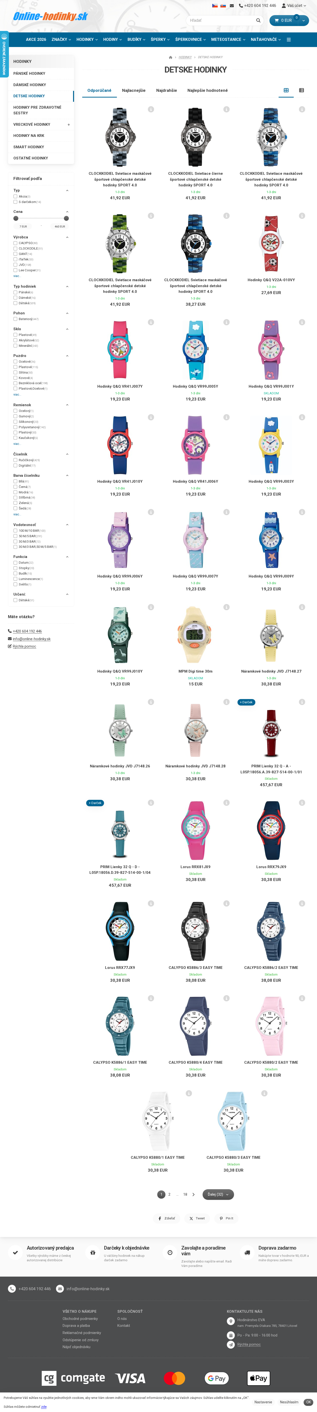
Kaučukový (28, 438)
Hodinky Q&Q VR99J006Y (120, 576)
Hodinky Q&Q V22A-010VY (271, 280)
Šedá (25, 508)
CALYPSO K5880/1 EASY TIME (158, 1157)
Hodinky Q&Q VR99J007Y (195, 576)
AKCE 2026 (36, 39)
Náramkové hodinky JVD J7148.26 (120, 766)
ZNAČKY (59, 39)
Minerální (28, 346)
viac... (17, 276)
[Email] (231, 5)
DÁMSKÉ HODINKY (29, 85)
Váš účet (294, 5)
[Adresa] (231, 1321)
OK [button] (308, 1402)
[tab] (286, 90)
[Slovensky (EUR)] (223, 5)
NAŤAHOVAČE (264, 39)
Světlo (25, 584)
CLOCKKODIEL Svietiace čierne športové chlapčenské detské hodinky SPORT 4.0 (195, 179)
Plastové (28, 335)
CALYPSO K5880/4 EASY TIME (196, 1062)
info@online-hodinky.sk (32, 639)
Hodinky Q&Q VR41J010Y (120, 481)
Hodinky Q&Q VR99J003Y (271, 481)
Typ (16, 190)
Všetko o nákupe (80, 1311)
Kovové (26, 378)
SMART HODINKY (28, 147)
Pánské (26, 292)
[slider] (15, 218)
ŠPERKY (158, 39)
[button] (303, 20)
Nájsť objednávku (76, 1347)
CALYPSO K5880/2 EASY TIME (271, 1062)
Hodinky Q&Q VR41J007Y (120, 386)
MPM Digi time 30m (195, 671)
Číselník (20, 454)
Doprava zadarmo (277, 1248)
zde (44, 1407)
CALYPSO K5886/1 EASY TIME (120, 1062)
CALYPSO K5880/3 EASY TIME (234, 1157)
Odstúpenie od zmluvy (81, 1340)
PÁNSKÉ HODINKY (29, 73)
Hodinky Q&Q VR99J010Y (120, 671)
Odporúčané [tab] (99, 90)
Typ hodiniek (24, 286)
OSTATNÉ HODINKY (30, 158)
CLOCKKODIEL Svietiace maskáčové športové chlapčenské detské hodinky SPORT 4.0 (120, 179)
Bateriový (29, 319)
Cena (18, 211)
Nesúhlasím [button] (289, 1402)
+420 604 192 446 (27, 631)
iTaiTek (26, 259)
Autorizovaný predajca (50, 1248)
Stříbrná (27, 497)
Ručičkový (29, 460)
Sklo (17, 329)
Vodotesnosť (24, 525)
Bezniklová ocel (33, 383)
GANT (25, 254)
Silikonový (28, 422)
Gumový (26, 416)
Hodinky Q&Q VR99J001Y (271, 386)
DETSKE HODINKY (29, 96)
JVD (25, 265)
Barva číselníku (26, 475)
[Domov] (51, 16)
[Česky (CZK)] (215, 5)
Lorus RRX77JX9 (120, 967)
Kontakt (123, 1325)
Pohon (19, 313)
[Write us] (231, 1345)
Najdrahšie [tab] (166, 90)
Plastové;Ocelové (33, 388)
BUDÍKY (134, 39)
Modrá (26, 492)
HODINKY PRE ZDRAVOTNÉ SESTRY (37, 110)
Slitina (26, 372)
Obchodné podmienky (80, 1318)
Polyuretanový (32, 427)
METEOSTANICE (226, 39)
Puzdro (19, 355)
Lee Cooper (30, 270)
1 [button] (162, 1195)
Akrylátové (29, 340)
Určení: (19, 594)
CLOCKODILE (31, 248)
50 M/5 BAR (30, 536)
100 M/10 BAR (32, 530)
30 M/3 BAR (30, 541)
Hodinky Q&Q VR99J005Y (195, 386)
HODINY (110, 39)
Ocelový (26, 411)
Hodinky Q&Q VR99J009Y (271, 576)
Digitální (27, 465)
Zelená (25, 503)
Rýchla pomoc (24, 646)
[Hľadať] (258, 20)
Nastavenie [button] (263, 1402)
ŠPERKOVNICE (188, 39)
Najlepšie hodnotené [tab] (207, 90)
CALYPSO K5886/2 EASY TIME (271, 967)
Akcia (24, 196)
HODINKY (85, 39)
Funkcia (20, 557)
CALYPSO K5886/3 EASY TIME (196, 967)
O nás (122, 1318)
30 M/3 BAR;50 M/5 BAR (38, 547)
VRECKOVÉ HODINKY (31, 124)
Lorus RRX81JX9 (196, 867)
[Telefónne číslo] (12, 1289)
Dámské (27, 298)
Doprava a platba (76, 1325)
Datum (26, 562)
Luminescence (31, 579)
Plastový (27, 432)
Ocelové (27, 361)
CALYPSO (28, 243)
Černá (25, 487)
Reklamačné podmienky (82, 1333)
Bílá (24, 481)
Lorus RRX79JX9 (271, 867)
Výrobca (20, 237)
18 (185, 1194)
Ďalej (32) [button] (215, 1194)
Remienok (22, 405)
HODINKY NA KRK (28, 135)
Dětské (27, 303)
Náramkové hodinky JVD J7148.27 (271, 671)
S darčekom (30, 202)
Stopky (26, 568)
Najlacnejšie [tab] (134, 90)
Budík (25, 573)
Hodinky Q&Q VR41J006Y (195, 481)
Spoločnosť (130, 1311)
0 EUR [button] (289, 20)
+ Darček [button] (246, 702)
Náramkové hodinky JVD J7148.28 (195, 766)
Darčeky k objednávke (126, 1248)
